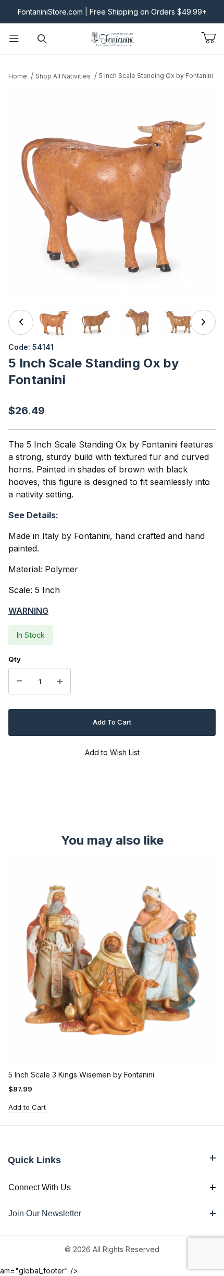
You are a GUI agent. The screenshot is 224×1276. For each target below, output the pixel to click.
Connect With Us (39, 1187)
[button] (54, 322)
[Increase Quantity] (59, 681)
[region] (112, 322)
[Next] (203, 322)
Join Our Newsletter (44, 1213)
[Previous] (20, 322)
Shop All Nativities (63, 76)
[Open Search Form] (42, 38)
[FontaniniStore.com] (112, 37)
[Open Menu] (14, 38)
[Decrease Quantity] (19, 681)
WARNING (28, 611)
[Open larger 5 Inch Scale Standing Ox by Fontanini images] (112, 191)
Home (17, 76)
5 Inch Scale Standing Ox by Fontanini (156, 76)
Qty (14, 659)
